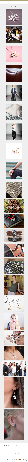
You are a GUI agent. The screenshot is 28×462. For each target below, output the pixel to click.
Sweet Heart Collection (4, 450)
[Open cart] (26, 2)
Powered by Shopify (4, 460)
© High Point (3, 459)
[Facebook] (15, 453)
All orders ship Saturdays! (14, 0)
